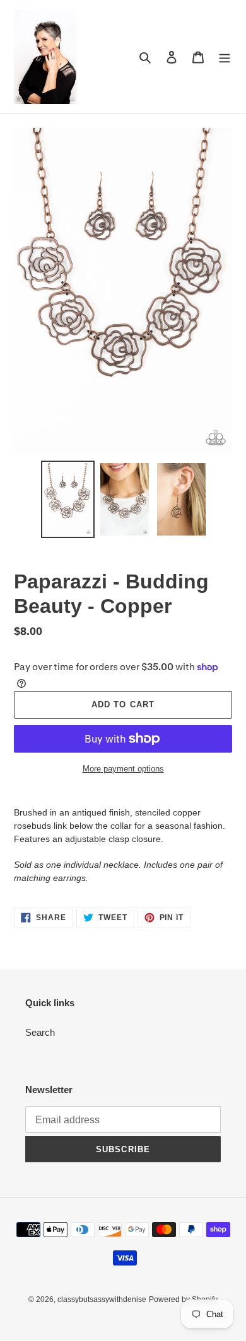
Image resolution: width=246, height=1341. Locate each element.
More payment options (123, 768)
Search (40, 1032)
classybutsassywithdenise (101, 1299)
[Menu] (224, 56)
